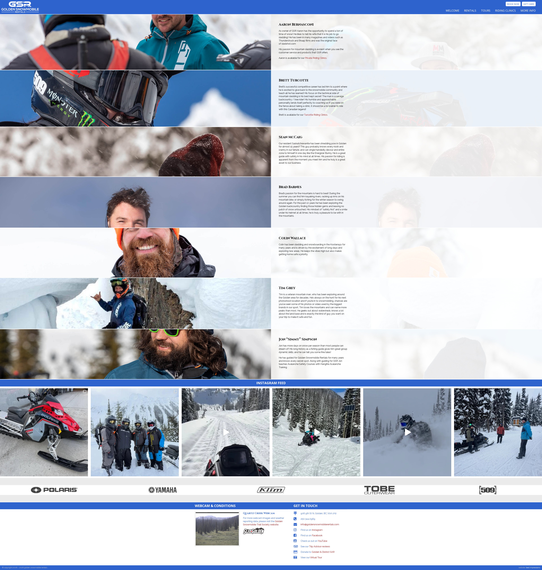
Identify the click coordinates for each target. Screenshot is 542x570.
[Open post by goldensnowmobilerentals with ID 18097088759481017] (226, 432)
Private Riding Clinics (315, 58)
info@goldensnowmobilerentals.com (320, 524)
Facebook (317, 535)
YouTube (322, 541)
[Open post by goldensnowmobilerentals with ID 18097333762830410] (498, 432)
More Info (528, 10)
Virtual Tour (316, 557)
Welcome (452, 10)
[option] (54, 490)
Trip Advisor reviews (319, 546)
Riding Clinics (505, 10)
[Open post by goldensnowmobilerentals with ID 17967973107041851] (135, 432)
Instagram (317, 530)
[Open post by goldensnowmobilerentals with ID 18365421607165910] (316, 432)
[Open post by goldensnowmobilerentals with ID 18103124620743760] (44, 432)
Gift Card (528, 4)
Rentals (470, 10)
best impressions (533, 567)
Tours (485, 10)
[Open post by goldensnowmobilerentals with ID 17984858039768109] (407, 432)
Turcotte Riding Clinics (315, 114)
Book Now (513, 4)
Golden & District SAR (323, 552)
